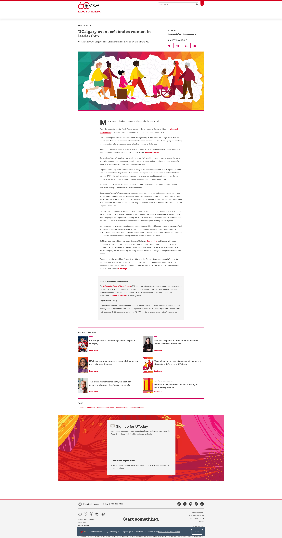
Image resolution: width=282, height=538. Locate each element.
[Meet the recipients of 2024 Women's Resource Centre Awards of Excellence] (148, 344)
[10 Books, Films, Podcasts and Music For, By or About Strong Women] (148, 385)
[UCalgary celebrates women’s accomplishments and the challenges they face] (83, 365)
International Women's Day (88, 407)
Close (197, 531)
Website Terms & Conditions (169, 531)
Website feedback (83, 525)
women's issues (122, 407)
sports (141, 407)
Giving (105, 504)
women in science (107, 407)
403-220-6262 (117, 504)
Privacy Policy (82, 522)
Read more (93, 350)
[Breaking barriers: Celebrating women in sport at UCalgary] (83, 344)
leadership (134, 407)
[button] (171, 45)
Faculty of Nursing (89, 11)
